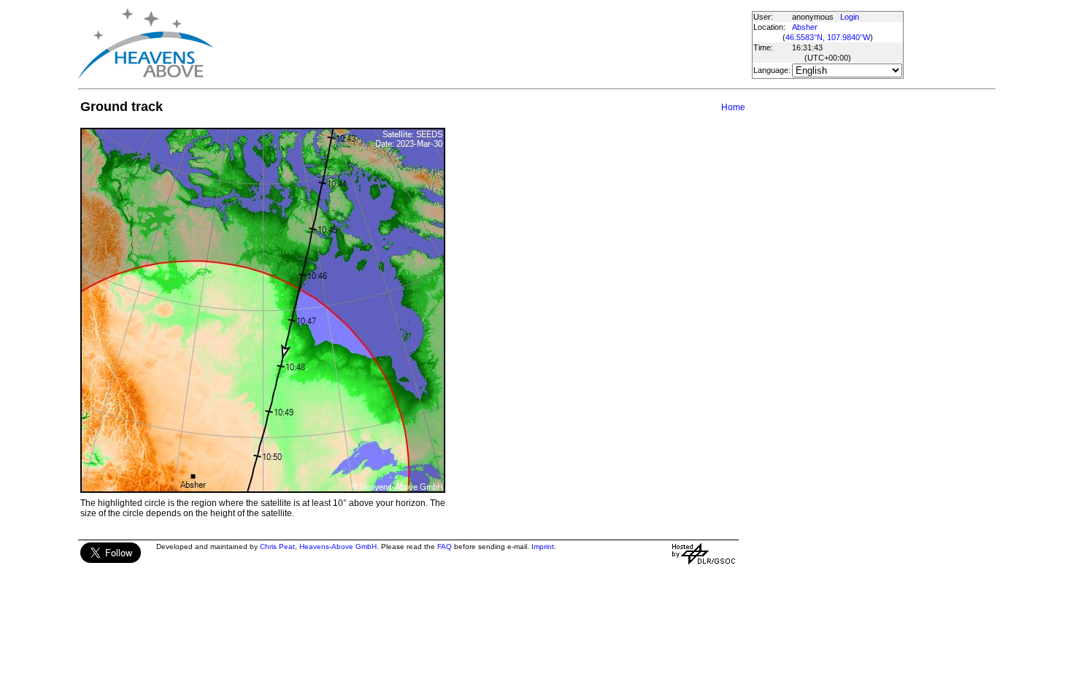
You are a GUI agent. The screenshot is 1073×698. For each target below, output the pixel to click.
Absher (805, 27)
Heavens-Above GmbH (338, 546)
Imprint (542, 546)
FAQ (444, 546)
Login (849, 16)
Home (733, 107)
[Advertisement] (481, 44)
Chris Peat (277, 546)
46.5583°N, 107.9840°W (827, 37)
